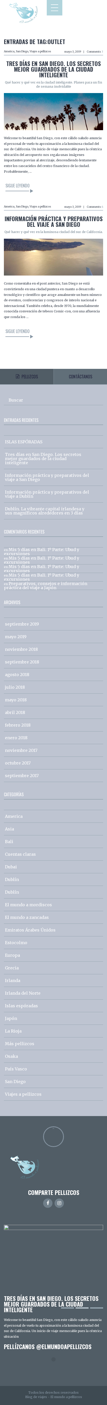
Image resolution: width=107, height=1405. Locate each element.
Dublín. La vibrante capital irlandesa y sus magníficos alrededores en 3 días (44, 511)
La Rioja (13, 1031)
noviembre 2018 (21, 649)
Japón (11, 1018)
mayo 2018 (16, 699)
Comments (95, 52)
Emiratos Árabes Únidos (30, 930)
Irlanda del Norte (23, 993)
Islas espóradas (21, 1005)
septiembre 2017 (22, 775)
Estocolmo (16, 942)
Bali (9, 841)
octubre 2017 (18, 763)
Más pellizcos (19, 1043)
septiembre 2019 (22, 624)
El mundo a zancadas (27, 917)
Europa (12, 955)
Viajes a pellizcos (40, 51)
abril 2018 (15, 712)
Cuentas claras (20, 854)
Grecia (12, 967)
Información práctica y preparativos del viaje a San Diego (54, 221)
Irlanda (12, 980)
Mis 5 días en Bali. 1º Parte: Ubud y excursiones (41, 551)
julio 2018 (15, 687)
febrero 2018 (18, 725)
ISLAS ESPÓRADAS (23, 441)
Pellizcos (30, 376)
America (9, 51)
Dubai (11, 866)
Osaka (11, 1056)
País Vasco (16, 1068)
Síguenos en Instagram (57, 1369)
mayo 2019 (15, 636)
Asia (9, 829)
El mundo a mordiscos (28, 904)
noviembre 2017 (21, 750)
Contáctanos (80, 376)
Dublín (12, 879)
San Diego (22, 51)
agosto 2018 (17, 674)
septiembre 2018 (22, 661)
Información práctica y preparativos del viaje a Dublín (47, 494)
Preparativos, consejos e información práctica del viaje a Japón (45, 585)
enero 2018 (16, 737)
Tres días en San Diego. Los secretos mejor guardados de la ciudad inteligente (53, 69)
